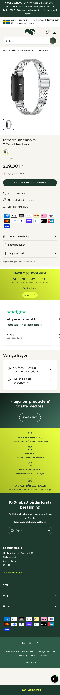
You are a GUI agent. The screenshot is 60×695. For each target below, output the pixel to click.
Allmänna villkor (28, 651)
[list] (30, 21)
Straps (33, 662)
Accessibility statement (26, 656)
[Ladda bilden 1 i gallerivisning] (8, 124)
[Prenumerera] (48, 530)
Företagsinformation (46, 651)
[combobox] (30, 41)
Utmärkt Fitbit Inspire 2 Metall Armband (28, 50)
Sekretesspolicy (12, 651)
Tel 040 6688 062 (12, 572)
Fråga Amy (30, 417)
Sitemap (43, 656)
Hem (5, 50)
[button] (5, 31)
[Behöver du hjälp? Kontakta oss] (47, 31)
